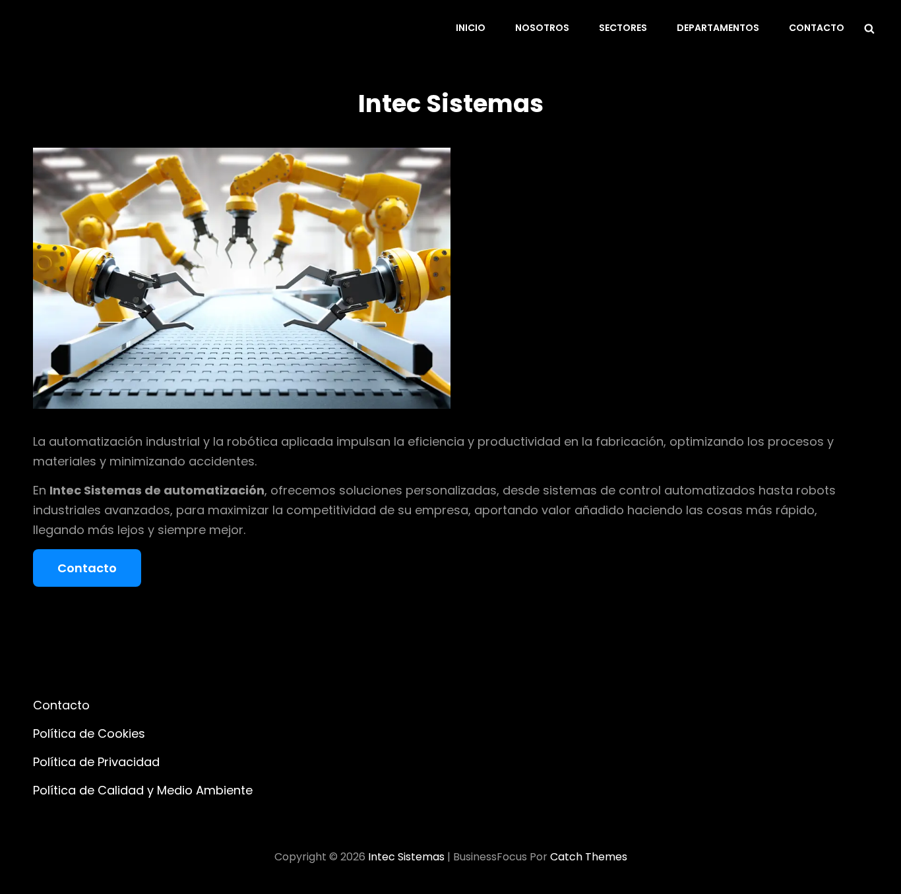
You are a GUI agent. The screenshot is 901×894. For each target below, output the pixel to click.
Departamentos (718, 27)
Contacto (816, 27)
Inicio (470, 27)
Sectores (623, 27)
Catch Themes (588, 856)
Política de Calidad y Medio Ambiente (143, 790)
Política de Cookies (89, 733)
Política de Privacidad (96, 762)
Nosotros (542, 27)
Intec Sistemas (406, 856)
